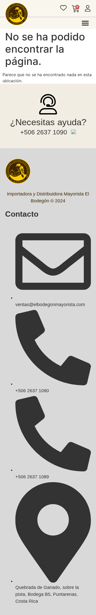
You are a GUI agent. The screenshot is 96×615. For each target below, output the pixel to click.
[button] (85, 23)
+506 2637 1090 (43, 132)
